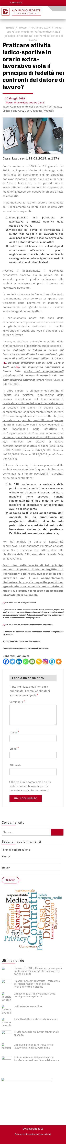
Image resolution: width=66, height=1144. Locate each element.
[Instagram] (45, 661)
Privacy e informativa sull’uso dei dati (33, 1134)
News (23, 27)
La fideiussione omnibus (28, 1006)
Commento (17, 701)
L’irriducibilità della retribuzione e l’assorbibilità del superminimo (33, 1046)
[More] (59, 661)
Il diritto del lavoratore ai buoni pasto (36, 1019)
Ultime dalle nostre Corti (29, 102)
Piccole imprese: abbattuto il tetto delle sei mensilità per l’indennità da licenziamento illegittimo (37, 983)
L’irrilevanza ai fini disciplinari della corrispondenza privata (35, 995)
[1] (4, 362)
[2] (17, 367)
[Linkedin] (19, 661)
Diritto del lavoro (13, 110)
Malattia (49, 110)
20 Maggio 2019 (15, 98)
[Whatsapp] (26, 661)
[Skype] (52, 661)
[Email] (32, 661)
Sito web (15, 765)
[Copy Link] (39, 661)
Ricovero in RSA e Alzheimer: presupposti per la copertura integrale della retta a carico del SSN (38, 971)
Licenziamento (33, 110)
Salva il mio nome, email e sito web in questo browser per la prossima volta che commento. (30, 786)
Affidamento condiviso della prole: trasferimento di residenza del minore (36, 1059)
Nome (14, 732)
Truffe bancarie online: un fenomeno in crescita (37, 1033)
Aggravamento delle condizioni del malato (35, 106)
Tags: (6, 106)
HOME (10, 27)
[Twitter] (12, 661)
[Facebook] (6, 661)
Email (14, 748)
